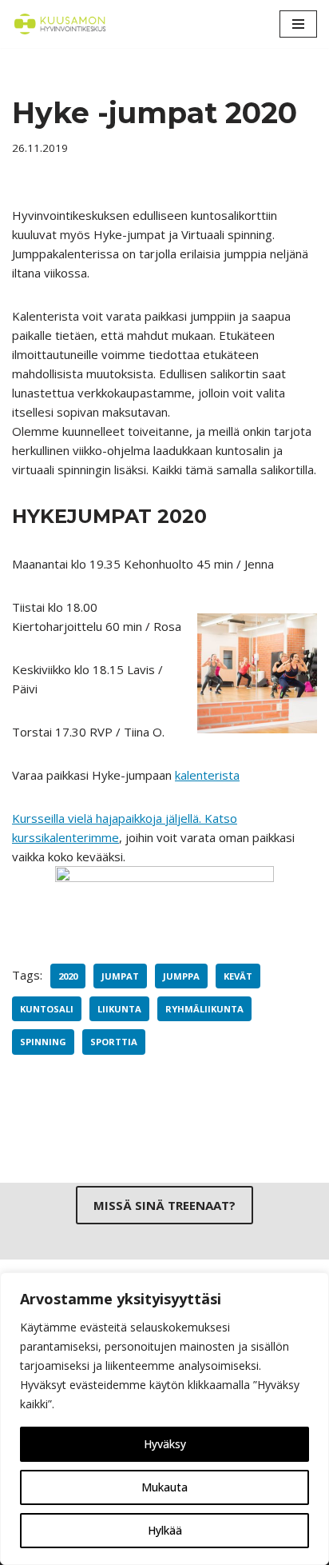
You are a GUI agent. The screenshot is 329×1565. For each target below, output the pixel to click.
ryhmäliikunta (204, 1009)
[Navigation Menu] (298, 24)
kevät (238, 976)
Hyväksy (165, 1443)
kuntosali (46, 1009)
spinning (43, 1042)
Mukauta (164, 1487)
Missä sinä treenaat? (164, 1205)
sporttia (113, 1042)
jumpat (120, 976)
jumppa (181, 976)
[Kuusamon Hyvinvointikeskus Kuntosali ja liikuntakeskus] (60, 24)
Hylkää (165, 1530)
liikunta (119, 1009)
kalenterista (207, 775)
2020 (67, 976)
